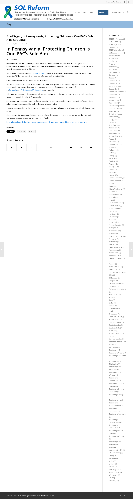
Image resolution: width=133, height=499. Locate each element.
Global (111, 169)
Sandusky (13, 90)
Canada (112, 75)
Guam (111, 172)
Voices (111, 466)
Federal (112, 158)
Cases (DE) (113, 83)
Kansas (112, 211)
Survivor (112, 330)
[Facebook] (124, 2)
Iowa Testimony (115, 203)
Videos (112, 464)
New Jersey (113, 250)
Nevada (112, 244)
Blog (8, 24)
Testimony (113, 350)
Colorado (112, 141)
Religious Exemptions (117, 289)
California (113, 72)
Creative (112, 147)
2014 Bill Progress (116, 39)
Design (112, 155)
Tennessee (113, 347)
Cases (111, 78)
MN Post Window (115, 236)
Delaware (113, 150)
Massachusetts (115, 225)
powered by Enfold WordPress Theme (40, 496)
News (111, 264)
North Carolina (115, 267)
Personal (112, 286)
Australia (112, 197)
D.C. (110, 336)
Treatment (113, 314)
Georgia (112, 166)
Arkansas (113, 67)
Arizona (112, 64)
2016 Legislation (115, 53)
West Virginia (114, 472)
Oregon (112, 280)
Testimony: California (117, 355)
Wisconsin (113, 475)
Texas (111, 447)
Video (111, 461)
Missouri (112, 233)
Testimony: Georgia (116, 394)
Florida (111, 164)
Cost (111, 300)
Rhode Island (114, 319)
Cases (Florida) (115, 86)
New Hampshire (115, 247)
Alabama (112, 58)
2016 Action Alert (115, 50)
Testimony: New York (117, 414)
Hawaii (111, 175)
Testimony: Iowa (115, 400)
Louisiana (113, 217)
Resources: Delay (116, 317)
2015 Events (113, 42)
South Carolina (115, 325)
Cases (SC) (113, 97)
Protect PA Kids (39, 73)
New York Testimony (117, 258)
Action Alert (113, 55)
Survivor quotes (115, 339)
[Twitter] (128, 2)
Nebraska (113, 242)
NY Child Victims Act (116, 272)
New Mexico (114, 253)
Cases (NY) (113, 94)
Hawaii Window (115, 180)
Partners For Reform (114, 2)
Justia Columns (115, 208)
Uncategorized (115, 450)
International (114, 194)
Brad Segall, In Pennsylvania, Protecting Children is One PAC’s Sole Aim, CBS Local (49, 38)
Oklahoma (113, 278)
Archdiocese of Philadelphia (32, 90)
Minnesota (113, 230)
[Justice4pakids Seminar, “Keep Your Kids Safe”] (2, 249)
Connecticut (113, 144)
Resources (113, 294)
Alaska (111, 61)
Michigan (112, 228)
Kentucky (112, 214)
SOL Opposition (115, 322)
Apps (111, 297)
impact (111, 305)
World (111, 478)
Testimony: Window (116, 436)
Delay (111, 153)
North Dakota (114, 269)
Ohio (111, 275)
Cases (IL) (113, 89)
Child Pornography (116, 105)
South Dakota (114, 328)
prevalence (113, 308)
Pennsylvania (26, 44)
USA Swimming (115, 453)
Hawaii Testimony (116, 178)
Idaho (111, 183)
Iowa (111, 200)
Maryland (113, 222)
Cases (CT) (113, 80)
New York (113, 255)
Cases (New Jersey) (116, 92)
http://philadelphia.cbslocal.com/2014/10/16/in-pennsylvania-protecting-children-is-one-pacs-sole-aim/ (46, 122)
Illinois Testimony (116, 189)
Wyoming (112, 480)
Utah (111, 455)
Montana (112, 239)
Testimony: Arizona (116, 353)
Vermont (112, 458)
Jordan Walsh (114, 205)
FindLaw (112, 161)
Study (111, 311)
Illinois (111, 186)
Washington (114, 469)
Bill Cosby (113, 69)
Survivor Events (115, 333)
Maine (111, 219)
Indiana (112, 191)
